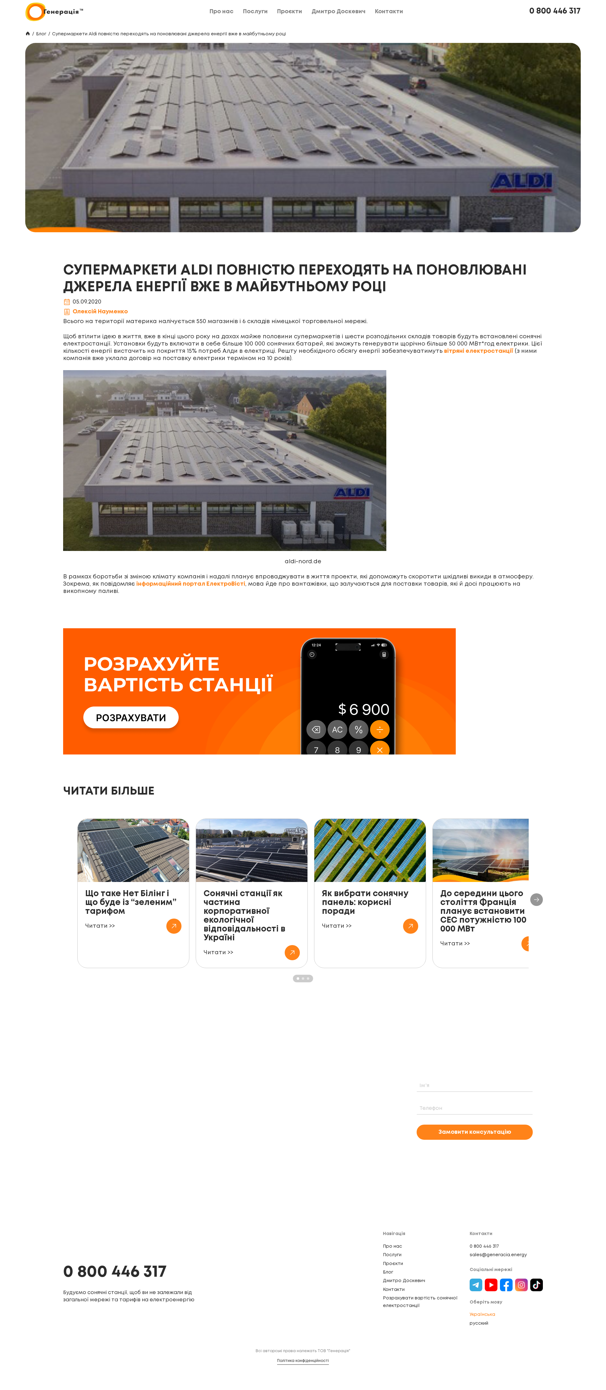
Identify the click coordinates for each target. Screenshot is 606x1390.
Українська (482, 1314)
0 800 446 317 (555, 11)
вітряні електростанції (478, 351)
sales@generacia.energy (498, 1255)
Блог (41, 34)
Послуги (392, 1255)
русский (479, 1323)
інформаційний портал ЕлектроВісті (190, 584)
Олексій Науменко (100, 311)
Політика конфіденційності (303, 1361)
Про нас (392, 1246)
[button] (536, 899)
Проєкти (393, 1264)
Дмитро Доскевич (404, 1281)
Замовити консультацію (474, 1132)
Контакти (394, 1290)
